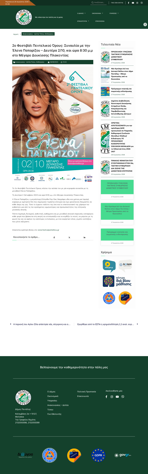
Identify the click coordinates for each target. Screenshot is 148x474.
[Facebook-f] (129, 3)
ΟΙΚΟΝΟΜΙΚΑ (96, 13)
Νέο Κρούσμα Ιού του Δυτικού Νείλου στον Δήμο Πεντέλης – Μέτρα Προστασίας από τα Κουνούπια (122, 73)
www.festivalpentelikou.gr (48, 230)
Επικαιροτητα (82, 21)
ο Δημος (80, 13)
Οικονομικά (52, 396)
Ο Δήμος (51, 391)
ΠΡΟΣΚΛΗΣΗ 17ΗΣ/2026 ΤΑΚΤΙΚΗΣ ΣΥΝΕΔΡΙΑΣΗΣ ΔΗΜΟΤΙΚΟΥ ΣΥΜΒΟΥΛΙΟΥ (117, 185)
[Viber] (142, 3)
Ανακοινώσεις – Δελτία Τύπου (58, 407)
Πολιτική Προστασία (86, 391)
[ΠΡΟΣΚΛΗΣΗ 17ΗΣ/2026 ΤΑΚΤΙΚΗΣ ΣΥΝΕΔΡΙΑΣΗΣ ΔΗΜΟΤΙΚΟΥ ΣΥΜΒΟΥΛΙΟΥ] (105, 57)
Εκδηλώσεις (40, 62)
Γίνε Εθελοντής (54, 414)
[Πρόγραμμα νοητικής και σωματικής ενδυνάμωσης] (105, 91)
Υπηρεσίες (52, 400)
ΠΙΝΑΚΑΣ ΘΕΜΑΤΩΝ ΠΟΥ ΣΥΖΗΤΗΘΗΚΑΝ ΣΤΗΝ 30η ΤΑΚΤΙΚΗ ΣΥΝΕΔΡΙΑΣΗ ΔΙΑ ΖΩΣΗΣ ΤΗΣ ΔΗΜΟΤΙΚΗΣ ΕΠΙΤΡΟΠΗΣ (122, 165)
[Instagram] (137, 3)
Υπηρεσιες (113, 13)
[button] (145, 24)
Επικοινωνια (99, 21)
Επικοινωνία (83, 396)
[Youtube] (133, 3)
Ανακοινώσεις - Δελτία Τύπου (25, 62)
